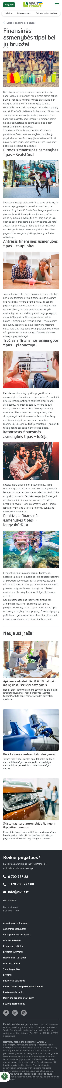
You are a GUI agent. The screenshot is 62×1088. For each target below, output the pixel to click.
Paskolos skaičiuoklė (14, 980)
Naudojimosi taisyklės (14, 957)
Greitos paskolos (12, 940)
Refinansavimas (23, 13)
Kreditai (7, 975)
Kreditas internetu (13, 951)
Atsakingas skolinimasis (15, 923)
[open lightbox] (31, 69)
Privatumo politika (13, 946)
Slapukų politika (11, 969)
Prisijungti (9, 5)
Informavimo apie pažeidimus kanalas (23, 986)
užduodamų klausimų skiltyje (18, 868)
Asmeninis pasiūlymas (14, 928)
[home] (32, 4)
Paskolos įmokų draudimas (47, 13)
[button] (57, 5)
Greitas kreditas (11, 963)
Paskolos (8, 13)
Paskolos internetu (13, 992)
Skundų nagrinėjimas (14, 1003)
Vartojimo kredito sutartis (17, 934)
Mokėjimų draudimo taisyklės (18, 998)
